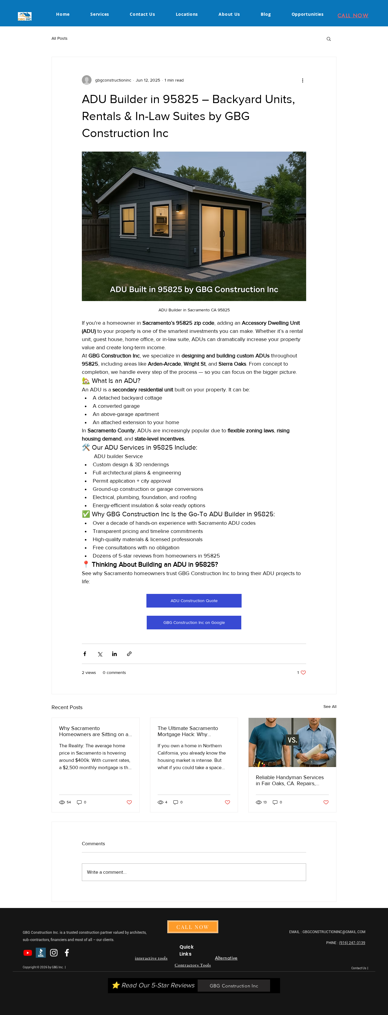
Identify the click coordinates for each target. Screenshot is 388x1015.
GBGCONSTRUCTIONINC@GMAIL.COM (334, 932)
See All (329, 706)
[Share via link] (129, 654)
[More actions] (302, 80)
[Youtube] (28, 953)
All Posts (60, 38)
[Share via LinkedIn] (114, 654)
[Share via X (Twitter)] (99, 654)
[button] (329, 38)
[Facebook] (67, 953)
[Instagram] (54, 953)
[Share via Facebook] (85, 654)
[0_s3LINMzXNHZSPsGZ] (41, 953)
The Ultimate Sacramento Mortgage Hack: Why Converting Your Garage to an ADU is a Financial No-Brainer (193, 731)
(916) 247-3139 (352, 943)
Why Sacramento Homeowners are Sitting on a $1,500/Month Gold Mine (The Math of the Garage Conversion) (94, 731)
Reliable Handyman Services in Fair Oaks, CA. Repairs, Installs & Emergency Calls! (290, 780)
